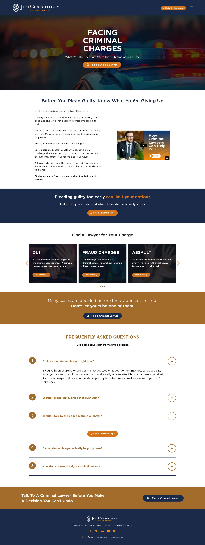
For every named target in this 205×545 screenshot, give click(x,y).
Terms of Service (117, 537)
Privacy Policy (102, 537)
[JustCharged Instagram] (114, 530)
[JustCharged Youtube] (108, 530)
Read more (40, 275)
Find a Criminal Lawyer (174, 8)
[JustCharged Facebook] (90, 530)
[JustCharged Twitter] (96, 530)
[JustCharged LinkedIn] (102, 530)
